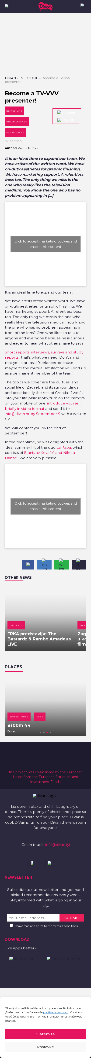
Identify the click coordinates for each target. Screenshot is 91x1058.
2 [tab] (44, 732)
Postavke (45, 1047)
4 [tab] (50, 732)
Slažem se (45, 1034)
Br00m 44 (19, 725)
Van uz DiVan (15, 132)
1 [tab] (41, 732)
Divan (10, 78)
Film (83, 625)
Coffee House (19, 717)
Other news (18, 577)
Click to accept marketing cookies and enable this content (45, 244)
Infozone (28, 78)
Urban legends (16, 122)
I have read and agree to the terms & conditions (46, 926)
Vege (40, 717)
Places (13, 666)
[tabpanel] (45, 706)
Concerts (16, 625)
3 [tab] (47, 732)
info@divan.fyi (57, 844)
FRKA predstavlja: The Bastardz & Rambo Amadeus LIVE (39, 639)
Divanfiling (14, 111)
